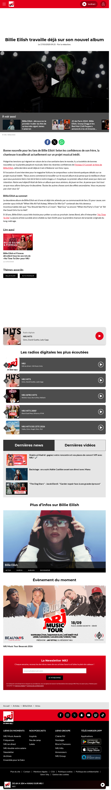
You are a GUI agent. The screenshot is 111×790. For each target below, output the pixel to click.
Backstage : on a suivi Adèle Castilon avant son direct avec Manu (59, 469)
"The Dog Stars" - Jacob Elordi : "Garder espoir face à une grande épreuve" (65, 483)
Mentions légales (40, 771)
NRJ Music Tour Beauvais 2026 (18, 646)
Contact (26, 771)
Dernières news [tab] (29, 445)
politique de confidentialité (35, 685)
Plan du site (15, 771)
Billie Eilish (11, 565)
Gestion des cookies (60, 774)
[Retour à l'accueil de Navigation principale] (11, 4)
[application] (54, 82)
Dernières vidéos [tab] (80, 445)
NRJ (24, 363)
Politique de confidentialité (87, 771)
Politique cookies (65, 771)
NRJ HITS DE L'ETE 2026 (33, 426)
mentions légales (20, 685)
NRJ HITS (27, 336)
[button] (55, 82)
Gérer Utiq (44, 774)
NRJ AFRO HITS (29, 395)
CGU (53, 771)
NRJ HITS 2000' (29, 410)
